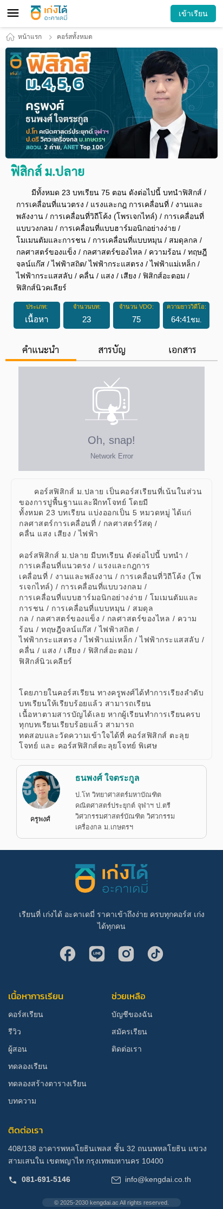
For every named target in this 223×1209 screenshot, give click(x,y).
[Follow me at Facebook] (67, 955)
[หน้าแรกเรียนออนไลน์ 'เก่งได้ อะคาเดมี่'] (49, 13)
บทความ (22, 1101)
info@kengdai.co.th (158, 1179)
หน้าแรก (30, 37)
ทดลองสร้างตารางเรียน (47, 1083)
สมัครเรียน (129, 1031)
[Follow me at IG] (126, 955)
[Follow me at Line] (97, 955)
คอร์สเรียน (25, 1014)
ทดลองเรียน (28, 1066)
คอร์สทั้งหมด (75, 37)
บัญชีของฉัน (132, 1014)
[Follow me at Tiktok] (155, 955)
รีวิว (14, 1031)
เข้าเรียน (193, 13)
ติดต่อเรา (127, 1049)
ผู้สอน (17, 1049)
